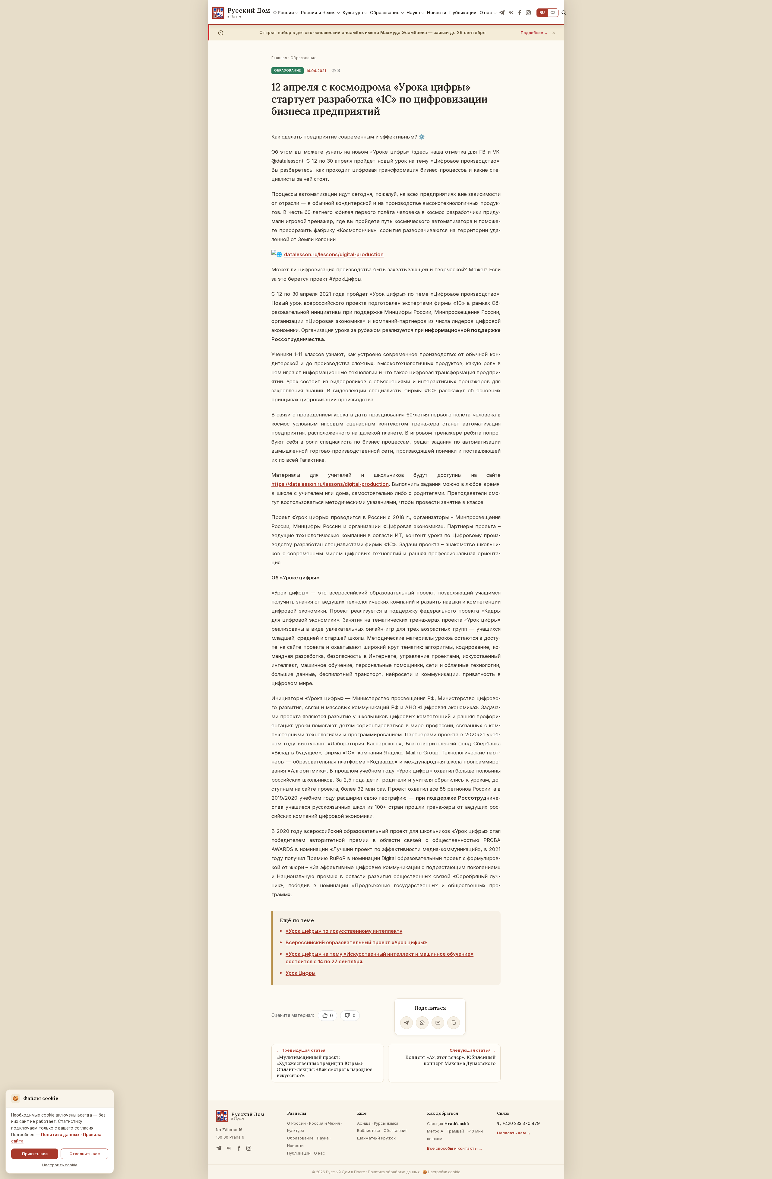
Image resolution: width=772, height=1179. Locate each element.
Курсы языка (386, 1123)
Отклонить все (84, 1153)
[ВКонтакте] (511, 13)
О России (283, 12)
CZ (552, 12)
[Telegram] (502, 13)
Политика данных (60, 1134)
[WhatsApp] (422, 1022)
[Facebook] (520, 13)
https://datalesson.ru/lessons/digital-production (330, 484)
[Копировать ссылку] (453, 1022)
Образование (385, 12)
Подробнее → (534, 32)
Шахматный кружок (376, 1138)
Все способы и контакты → (454, 1148)
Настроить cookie (60, 1164)
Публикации (462, 12)
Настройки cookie (441, 1172)
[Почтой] (438, 1022)
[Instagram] (528, 13)
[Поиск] (564, 12)
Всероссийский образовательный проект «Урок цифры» (356, 942)
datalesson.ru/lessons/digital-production (334, 254)
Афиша (364, 1123)
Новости (436, 12)
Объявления (395, 1130)
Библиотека (368, 1130)
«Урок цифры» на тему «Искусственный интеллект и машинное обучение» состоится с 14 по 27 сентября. (379, 958)
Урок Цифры (300, 973)
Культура (353, 12)
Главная (279, 58)
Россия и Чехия (318, 12)
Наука (413, 12)
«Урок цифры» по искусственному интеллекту (344, 931)
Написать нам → (514, 1132)
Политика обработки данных (394, 1172)
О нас (485, 12)
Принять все (35, 1153)
